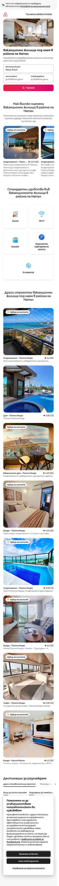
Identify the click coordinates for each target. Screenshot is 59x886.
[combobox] (28, 69)
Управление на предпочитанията (28, 868)
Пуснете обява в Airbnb (39, 14)
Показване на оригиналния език (35, 6)
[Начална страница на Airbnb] (5, 14)
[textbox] (15, 79)
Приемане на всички (28, 854)
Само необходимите (28, 861)
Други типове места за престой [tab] (19, 784)
